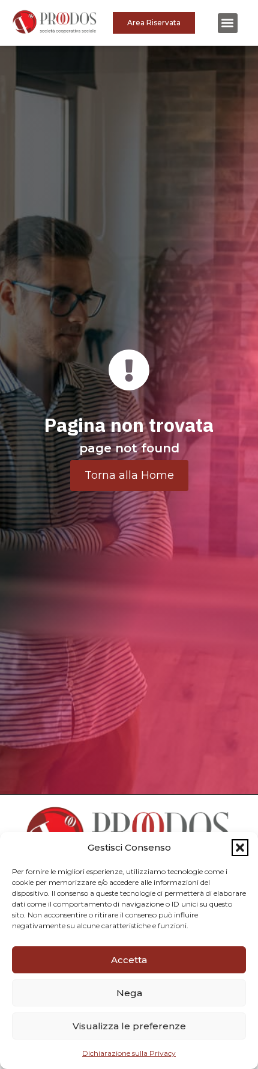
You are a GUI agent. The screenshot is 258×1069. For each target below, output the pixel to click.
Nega (129, 993)
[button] (240, 848)
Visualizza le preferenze (129, 1026)
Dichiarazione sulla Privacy (129, 1053)
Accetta (129, 960)
